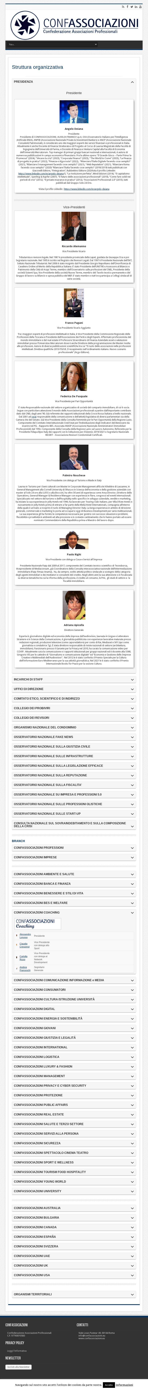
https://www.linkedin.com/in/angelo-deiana (41, 173)
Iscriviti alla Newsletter (18, 1367)
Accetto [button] (109, 1385)
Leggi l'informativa (17, 1350)
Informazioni (124, 1385)
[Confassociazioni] (74, 25)
